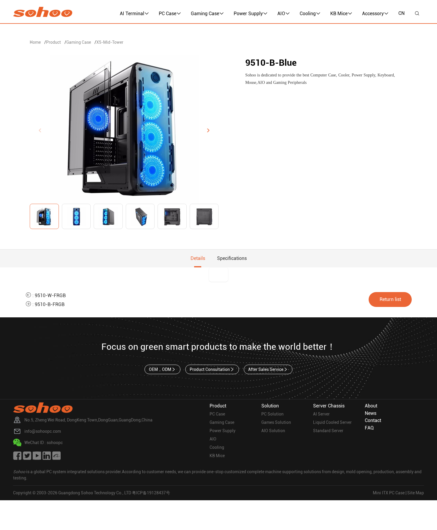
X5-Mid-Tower (109, 42)
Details (198, 258)
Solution (270, 406)
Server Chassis (329, 406)
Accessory (373, 13)
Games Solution (276, 422)
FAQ (369, 428)
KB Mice (339, 13)
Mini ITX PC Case (389, 492)
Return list (390, 299)
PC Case (167, 13)
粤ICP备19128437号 (151, 492)
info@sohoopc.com (42, 431)
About (371, 406)
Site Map (415, 492)
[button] (208, 130)
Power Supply (248, 13)
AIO (281, 13)
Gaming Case (205, 13)
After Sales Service (265, 369)
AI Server (321, 414)
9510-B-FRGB (50, 304)
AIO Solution (273, 430)
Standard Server (328, 430)
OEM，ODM (160, 369)
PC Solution (272, 414)
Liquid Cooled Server (332, 422)
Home (35, 42)
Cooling (308, 13)
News (370, 413)
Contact (373, 420)
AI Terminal (132, 13)
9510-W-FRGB (50, 295)
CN (401, 13)
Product (53, 42)
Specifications (232, 258)
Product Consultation (210, 369)
